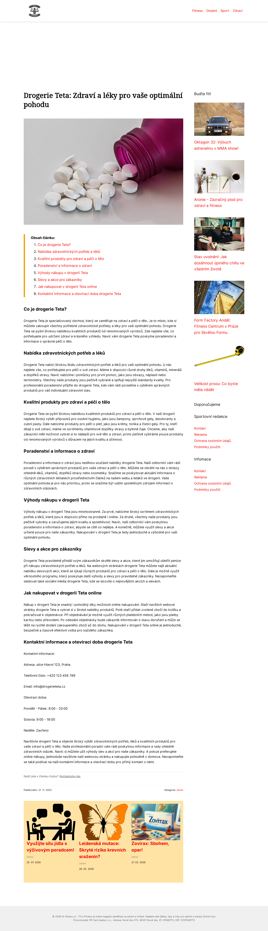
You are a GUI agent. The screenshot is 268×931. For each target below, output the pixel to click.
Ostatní (211, 11)
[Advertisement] (134, 48)
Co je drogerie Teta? (54, 244)
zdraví (179, 790)
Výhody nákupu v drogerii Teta (63, 273)
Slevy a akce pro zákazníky (60, 279)
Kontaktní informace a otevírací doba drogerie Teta (79, 293)
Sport (225, 11)
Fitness (197, 11)
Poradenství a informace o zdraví (65, 265)
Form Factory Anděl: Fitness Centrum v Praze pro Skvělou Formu (216, 326)
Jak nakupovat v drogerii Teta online (67, 286)
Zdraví (237, 11)
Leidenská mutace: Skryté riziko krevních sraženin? (102, 850)
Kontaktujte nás (70, 776)
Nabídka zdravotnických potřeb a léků (69, 251)
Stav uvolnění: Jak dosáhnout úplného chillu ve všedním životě (219, 262)
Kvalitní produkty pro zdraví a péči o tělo (71, 258)
